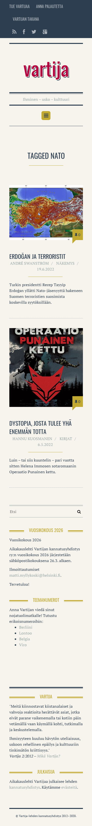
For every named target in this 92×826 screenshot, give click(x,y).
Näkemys (65, 263)
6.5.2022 (45, 444)
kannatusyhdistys (24, 787)
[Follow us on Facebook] (24, 31)
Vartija (46, 67)
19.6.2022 (45, 269)
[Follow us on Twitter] (33, 31)
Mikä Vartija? (48, 756)
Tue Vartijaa (19, 6)
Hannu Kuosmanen (32, 438)
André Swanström (29, 263)
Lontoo (25, 633)
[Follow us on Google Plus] (43, 31)
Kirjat (66, 438)
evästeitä (69, 787)
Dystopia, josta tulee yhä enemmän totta (40, 427)
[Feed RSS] (14, 31)
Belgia (24, 639)
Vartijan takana (26, 19)
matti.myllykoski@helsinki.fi (34, 575)
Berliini (25, 627)
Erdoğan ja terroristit (37, 256)
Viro (23, 644)
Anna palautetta (49, 6)
